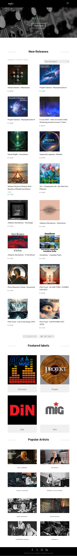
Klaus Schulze (22, 490)
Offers (38, 18)
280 (41, 336)
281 (45, 336)
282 (49, 336)
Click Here (38, 25)
